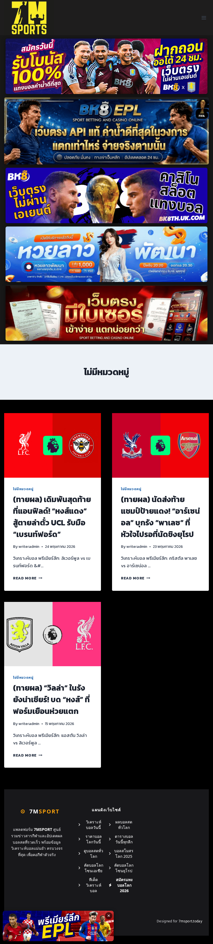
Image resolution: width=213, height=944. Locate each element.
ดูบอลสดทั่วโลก (93, 853)
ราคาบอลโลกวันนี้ (93, 839)
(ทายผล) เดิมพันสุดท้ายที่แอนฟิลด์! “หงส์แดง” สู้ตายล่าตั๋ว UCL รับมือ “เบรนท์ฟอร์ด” (52, 516)
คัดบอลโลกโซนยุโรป (123, 867)
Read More (27, 578)
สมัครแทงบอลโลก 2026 (124, 885)
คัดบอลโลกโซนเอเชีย (93, 867)
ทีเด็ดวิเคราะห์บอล (93, 885)
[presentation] (52, 445)
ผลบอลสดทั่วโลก (123, 824)
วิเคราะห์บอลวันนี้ (93, 824)
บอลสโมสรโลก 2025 (123, 853)
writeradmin (29, 546)
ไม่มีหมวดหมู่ (23, 489)
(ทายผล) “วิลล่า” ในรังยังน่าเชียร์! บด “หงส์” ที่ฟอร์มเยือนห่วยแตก (51, 699)
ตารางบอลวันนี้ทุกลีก (124, 839)
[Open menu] (204, 17)
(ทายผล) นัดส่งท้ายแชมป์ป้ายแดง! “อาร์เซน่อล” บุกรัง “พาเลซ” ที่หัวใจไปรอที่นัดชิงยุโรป (160, 516)
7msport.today (190, 921)
